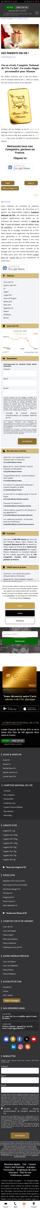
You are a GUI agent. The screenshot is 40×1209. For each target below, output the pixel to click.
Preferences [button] (26, 598)
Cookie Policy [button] (10, 596)
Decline (20, 613)
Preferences (20, 621)
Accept (20, 606)
